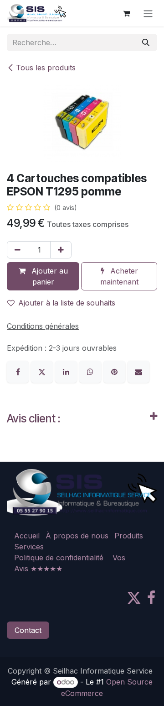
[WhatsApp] (91, 370)
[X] (43, 370)
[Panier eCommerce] (126, 13)
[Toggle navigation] (148, 13)
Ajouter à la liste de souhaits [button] (66, 302)
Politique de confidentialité (58, 557)
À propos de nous (77, 535)
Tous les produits (46, 67)
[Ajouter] (61, 249)
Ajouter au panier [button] (48, 276)
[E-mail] (138, 370)
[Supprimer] (17, 249)
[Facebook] (19, 370)
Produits (128, 535)
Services (29, 546)
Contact (28, 630)
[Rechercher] (145, 42)
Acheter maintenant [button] (119, 276)
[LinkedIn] (67, 370)
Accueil (27, 535)
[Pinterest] (115, 370)
